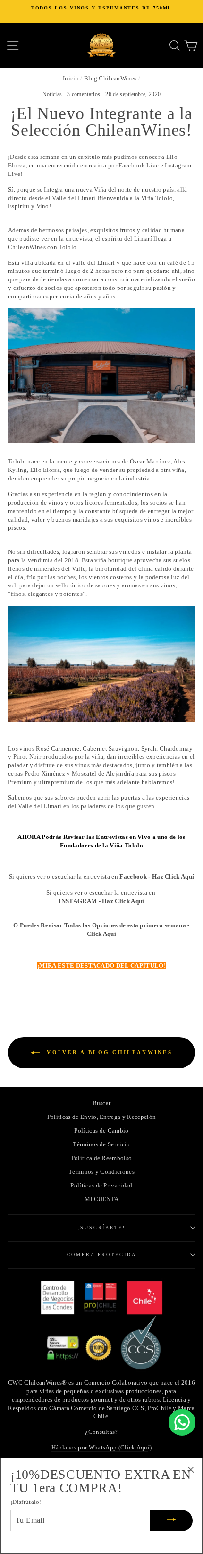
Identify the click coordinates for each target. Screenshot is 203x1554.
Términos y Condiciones (101, 1172)
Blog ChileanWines (110, 78)
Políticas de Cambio (101, 1130)
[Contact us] (182, 1422)
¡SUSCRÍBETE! (101, 1227)
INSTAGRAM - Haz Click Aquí (101, 901)
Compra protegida (101, 1254)
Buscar (102, 1103)
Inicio (71, 78)
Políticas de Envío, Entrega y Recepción (101, 1117)
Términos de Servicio (101, 1144)
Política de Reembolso (101, 1158)
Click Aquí (101, 934)
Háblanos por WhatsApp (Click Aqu (99, 1447)
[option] (101, 8)
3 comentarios (84, 94)
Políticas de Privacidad (101, 1185)
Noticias (52, 94)
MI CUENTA (102, 1199)
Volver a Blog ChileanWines (108, 1052)
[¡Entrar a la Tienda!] (101, 375)
